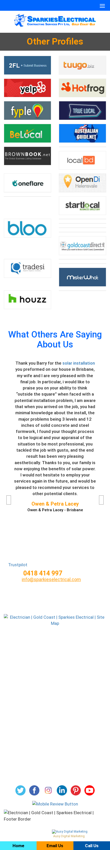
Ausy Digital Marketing (69, 836)
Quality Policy (55, 714)
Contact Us (55, 673)
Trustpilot (17, 564)
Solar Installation (55, 750)
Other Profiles (55, 776)
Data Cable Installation (55, 758)
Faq (55, 664)
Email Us (55, 845)
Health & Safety (55, 697)
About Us (55, 647)
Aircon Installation (55, 741)
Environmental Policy (55, 706)
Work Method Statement (55, 723)
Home (55, 638)
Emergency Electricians (55, 767)
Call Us (91, 845)
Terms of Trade (55, 688)
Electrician (55, 732)
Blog (55, 656)
